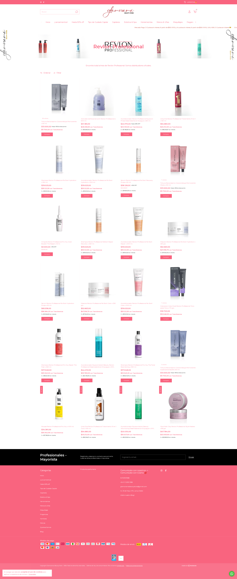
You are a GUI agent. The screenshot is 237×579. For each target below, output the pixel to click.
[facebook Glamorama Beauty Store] (43, 2)
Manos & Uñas (163, 22)
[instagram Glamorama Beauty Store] (41, 2)
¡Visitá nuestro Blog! (127, 495)
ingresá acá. (120, 565)
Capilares (116, 22)
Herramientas (146, 22)
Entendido (32, 574)
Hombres (43, 519)
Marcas (113, 41)
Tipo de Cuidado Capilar (98, 22)
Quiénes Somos (45, 527)
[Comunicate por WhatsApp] (232, 574)
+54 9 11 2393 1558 (126, 482)
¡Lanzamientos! (61, 22)
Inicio (48, 22)
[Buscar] (76, 11)
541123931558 (124, 478)
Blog (41, 532)
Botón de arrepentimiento (134, 565)
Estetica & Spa (130, 22)
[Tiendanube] (189, 566)
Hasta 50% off (78, 22)
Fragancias (191, 22)
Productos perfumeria (88, 469)
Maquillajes (178, 22)
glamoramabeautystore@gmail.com (133, 486)
